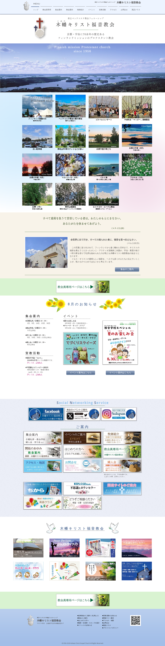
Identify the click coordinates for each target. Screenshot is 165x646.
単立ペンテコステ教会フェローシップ (47, 617)
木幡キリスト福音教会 (129, 2)
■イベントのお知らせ (84, 625)
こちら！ (39, 363)
